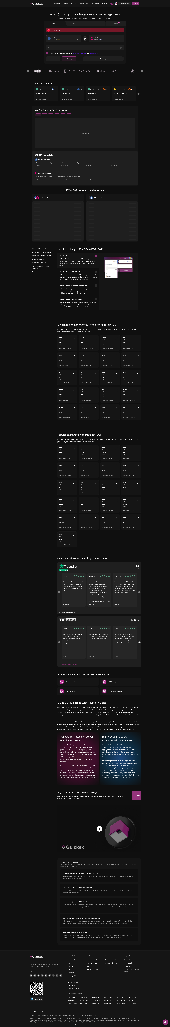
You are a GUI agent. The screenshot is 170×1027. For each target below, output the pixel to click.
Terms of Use (76, 53)
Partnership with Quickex (94, 960)
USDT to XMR (84, 997)
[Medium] (42, 975)
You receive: (120, 37)
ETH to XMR (133, 997)
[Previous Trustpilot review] (59, 592)
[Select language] (116, 3)
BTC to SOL (107, 1004)
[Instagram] (57, 975)
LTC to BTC (132, 1004)
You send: (78, 37)
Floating (69, 59)
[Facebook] (49, 975)
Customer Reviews (38, 259)
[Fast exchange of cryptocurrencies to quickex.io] (36, 3)
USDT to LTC (121, 997)
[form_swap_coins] (85, 38)
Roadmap (71, 972)
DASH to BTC (96, 1004)
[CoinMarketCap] (61, 975)
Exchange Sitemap (73, 976)
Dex (95, 23)
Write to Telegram (111, 963)
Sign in (135, 3)
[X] (38, 975)
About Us (70, 966)
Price (66, 3)
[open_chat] (165, 1022)
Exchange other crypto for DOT (41, 255)
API (87, 966)
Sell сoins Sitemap (73, 982)
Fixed (53, 59)
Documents (95, 3)
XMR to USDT (96, 997)
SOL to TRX (71, 1001)
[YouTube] (53, 975)
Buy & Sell (74, 3)
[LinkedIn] (34, 975)
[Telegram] (31, 975)
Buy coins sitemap (73, 979)
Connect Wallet (124, 3)
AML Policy (84, 53)
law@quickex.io (74, 1024)
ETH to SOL (107, 1001)
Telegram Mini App (92, 969)
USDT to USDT (72, 1004)
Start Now (136, 795)
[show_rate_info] (79, 59)
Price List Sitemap (73, 988)
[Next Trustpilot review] (139, 592)
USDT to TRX (121, 1001)
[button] (99, 829)
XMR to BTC (133, 1001)
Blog (69, 969)
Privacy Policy (94, 53)
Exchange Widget (91, 963)
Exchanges (57, 3)
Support (104, 3)
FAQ (33, 272)
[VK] (46, 975)
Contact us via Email (111, 960)
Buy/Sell (75, 23)
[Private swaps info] (119, 22)
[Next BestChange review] (139, 642)
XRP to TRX (83, 1004)
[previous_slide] (28, 71)
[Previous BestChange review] (59, 642)
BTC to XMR (71, 997)
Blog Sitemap (72, 985)
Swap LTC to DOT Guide (39, 248)
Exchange (54, 23)
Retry (58, 30)
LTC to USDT (96, 1001)
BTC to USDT (84, 1001)
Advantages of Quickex (39, 263)
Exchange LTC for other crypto (41, 252)
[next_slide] (142, 71)
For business (84, 3)
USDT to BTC (121, 1004)
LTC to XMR (108, 997)
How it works (72, 960)
